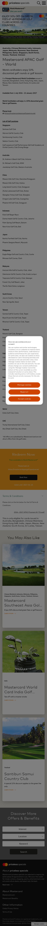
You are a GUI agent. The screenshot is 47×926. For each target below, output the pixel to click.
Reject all (24, 392)
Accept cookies (24, 399)
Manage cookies (24, 385)
